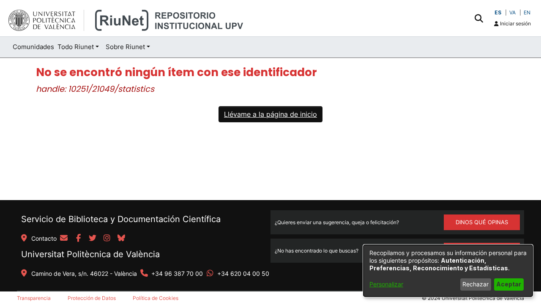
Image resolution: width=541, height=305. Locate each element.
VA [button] (512, 12)
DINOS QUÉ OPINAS (482, 222)
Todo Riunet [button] (75, 47)
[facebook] (78, 238)
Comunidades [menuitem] (33, 47)
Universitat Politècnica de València (90, 254)
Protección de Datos (92, 298)
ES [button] (498, 12)
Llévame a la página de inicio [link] (270, 114)
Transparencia (34, 298)
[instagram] (107, 238)
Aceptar (508, 284)
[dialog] (448, 271)
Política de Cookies (155, 298)
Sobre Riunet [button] (125, 47)
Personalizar (386, 284)
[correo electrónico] (64, 238)
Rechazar (475, 284)
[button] (478, 18)
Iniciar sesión (515, 23)
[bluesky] (121, 238)
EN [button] (527, 12)
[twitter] (92, 238)
